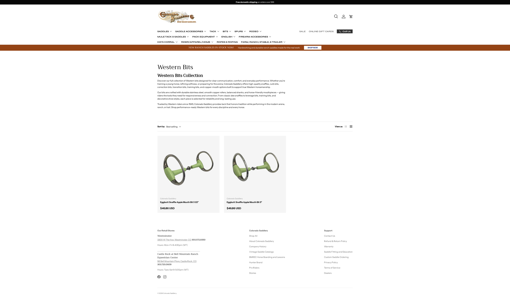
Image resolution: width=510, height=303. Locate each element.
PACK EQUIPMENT (203, 36)
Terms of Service (332, 267)
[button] (351, 17)
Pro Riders (254, 267)
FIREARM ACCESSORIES (253, 36)
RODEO (253, 31)
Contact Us (329, 236)
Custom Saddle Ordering (336, 257)
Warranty (328, 246)
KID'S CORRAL (166, 42)
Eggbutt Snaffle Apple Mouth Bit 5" (244, 202)
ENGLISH (226, 36)
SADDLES (163, 31)
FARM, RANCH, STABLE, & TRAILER (261, 42)
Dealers (328, 273)
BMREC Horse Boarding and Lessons (267, 257)
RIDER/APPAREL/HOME (195, 42)
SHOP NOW (313, 47)
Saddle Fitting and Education (338, 251)
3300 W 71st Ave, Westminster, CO (174, 239)
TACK (213, 31)
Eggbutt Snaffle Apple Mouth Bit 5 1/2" (179, 202)
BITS (225, 31)
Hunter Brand (255, 262)
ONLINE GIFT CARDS (321, 31)
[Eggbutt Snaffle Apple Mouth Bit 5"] (255, 166)
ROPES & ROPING (227, 42)
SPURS (239, 31)
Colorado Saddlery (169, 293)
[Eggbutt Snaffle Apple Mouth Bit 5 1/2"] (188, 166)
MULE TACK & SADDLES (171, 36)
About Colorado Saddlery (261, 241)
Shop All (253, 236)
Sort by (161, 126)
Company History (257, 246)
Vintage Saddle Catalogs (261, 251)
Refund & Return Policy (335, 241)
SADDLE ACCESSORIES (189, 31)
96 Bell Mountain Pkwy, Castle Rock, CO (177, 261)
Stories (252, 273)
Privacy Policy (331, 262)
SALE (302, 31)
